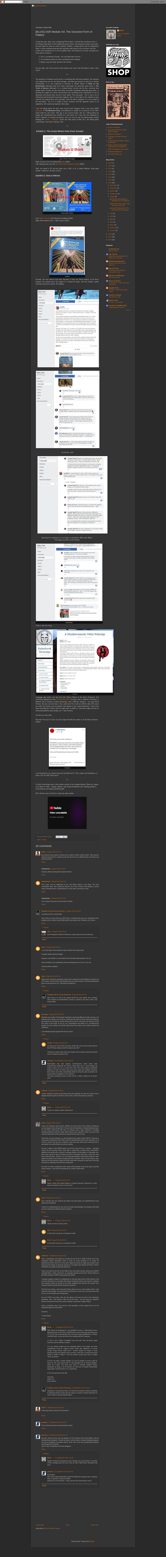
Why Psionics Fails (114, 277)
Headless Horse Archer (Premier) (53, 911)
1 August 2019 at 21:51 (58, 869)
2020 (110, 180)
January (113, 230)
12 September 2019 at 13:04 (63, 1472)
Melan (49, 1107)
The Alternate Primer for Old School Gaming (117, 130)
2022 (110, 174)
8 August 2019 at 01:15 (53, 1198)
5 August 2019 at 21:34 (62, 1107)
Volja (43, 976)
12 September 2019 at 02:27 (57, 1422)
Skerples (50, 1061)
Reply (43, 862)
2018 (110, 234)
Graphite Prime (114, 288)
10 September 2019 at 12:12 (80, 1388)
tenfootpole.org (114, 249)
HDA (49, 931)
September (114, 194)
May (111, 219)
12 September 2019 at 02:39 (57, 1435)
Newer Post (40, 1525)
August (112, 196)
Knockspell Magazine (115, 152)
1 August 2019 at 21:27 (53, 852)
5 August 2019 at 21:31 (62, 1180)
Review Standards (114, 127)
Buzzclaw (44, 1014)
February (113, 228)
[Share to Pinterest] (66, 837)
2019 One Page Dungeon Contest (67, 164)
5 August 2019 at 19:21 (53, 1123)
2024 (110, 168)
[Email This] (57, 837)
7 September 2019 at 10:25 (64, 1327)
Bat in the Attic (114, 268)
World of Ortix (113, 300)
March (112, 225)
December (113, 185)
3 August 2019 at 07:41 (53, 976)
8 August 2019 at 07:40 (62, 1220)
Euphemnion (45, 881)
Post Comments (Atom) (52, 1528)
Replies (46, 927)
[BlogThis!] (59, 837)
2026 (110, 163)
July (111, 213)
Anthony (44, 1090)
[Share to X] (61, 837)
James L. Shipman (52, 119)
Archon (49, 1043)
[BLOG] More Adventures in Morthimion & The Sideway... (120, 200)
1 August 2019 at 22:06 (58, 881)
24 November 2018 (63, 699)
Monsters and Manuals (116, 275)
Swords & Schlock (115, 295)
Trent (43, 1123)
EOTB (43, 852)
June (112, 216)
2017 (110, 237)
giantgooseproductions (117, 261)
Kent (43, 947)
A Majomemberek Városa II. (117, 307)
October (113, 191)
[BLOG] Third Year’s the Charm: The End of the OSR (120, 204)
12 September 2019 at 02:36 (63, 1061)
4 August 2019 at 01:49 (79, 995)
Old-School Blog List (114, 154)
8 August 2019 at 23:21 (60, 1043)
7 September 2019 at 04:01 (58, 1256)
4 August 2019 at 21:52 (56, 1014)
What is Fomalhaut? (114, 134)
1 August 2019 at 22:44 (58, 898)
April (111, 222)
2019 (110, 183)
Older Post (94, 1525)
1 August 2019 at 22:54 (73, 911)
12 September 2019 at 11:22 (64, 1458)
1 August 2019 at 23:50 (58, 931)
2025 (110, 166)
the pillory (44, 839)
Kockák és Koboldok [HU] (118, 305)
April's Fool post (44, 218)
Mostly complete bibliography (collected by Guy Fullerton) (117, 146)
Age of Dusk (113, 254)
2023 (110, 171)
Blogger (91, 1541)
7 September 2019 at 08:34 (55, 1407)
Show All (128, 310)
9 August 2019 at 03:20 (58, 1230)
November (113, 188)
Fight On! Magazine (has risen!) (118, 149)
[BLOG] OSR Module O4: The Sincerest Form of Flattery (119, 209)
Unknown (44, 1256)
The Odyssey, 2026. (115, 297)
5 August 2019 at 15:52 (55, 1090)
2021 (110, 177)
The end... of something (115, 302)
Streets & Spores (115, 281)
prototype (39, 110)
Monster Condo (113, 251)
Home (68, 1525)
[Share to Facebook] (64, 837)
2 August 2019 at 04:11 (53, 947)
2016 (110, 240)
